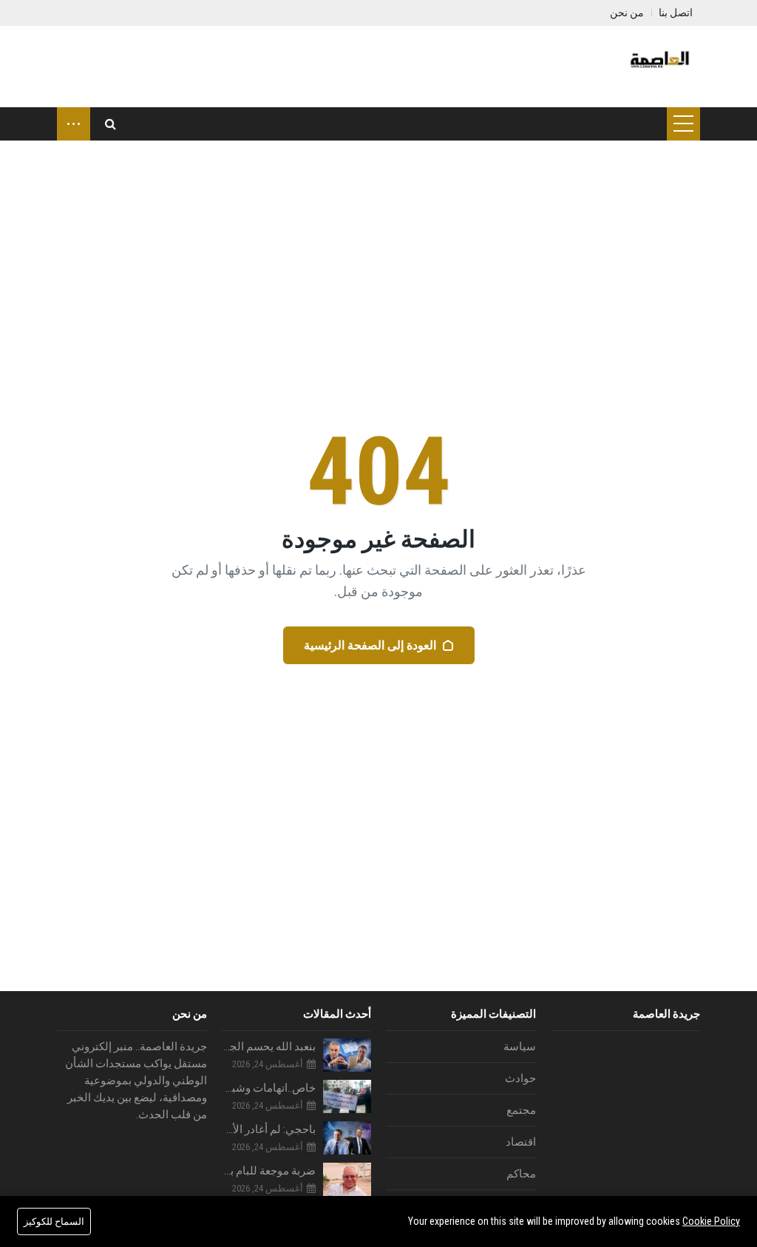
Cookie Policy (711, 1221)
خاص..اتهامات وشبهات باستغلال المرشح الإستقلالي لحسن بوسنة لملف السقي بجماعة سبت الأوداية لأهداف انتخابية (269, 1088)
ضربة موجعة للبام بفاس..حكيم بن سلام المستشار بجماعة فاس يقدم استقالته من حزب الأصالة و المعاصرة (269, 1170)
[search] (110, 124)
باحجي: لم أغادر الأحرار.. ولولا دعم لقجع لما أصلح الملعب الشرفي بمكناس (269, 1129)
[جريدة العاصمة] (658, 66)
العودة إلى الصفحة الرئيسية (370, 645)
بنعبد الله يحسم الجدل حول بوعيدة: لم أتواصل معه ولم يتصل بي (269, 1046)
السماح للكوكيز (54, 1221)
